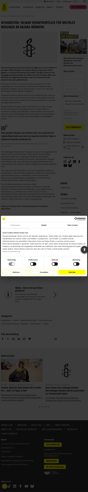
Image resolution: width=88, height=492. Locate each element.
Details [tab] (44, 225)
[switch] (33, 264)
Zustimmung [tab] (15, 225)
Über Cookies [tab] (73, 225)
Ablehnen (16, 272)
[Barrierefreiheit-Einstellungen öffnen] (84, 249)
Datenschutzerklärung (11, 251)
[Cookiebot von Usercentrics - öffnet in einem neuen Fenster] (76, 218)
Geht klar (72, 272)
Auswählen (44, 272)
